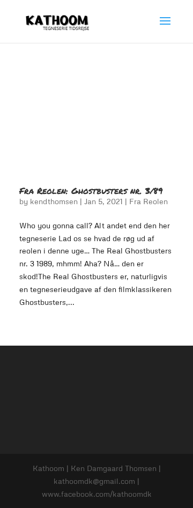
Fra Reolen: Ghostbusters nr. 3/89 (90, 190)
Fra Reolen (148, 201)
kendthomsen (54, 201)
